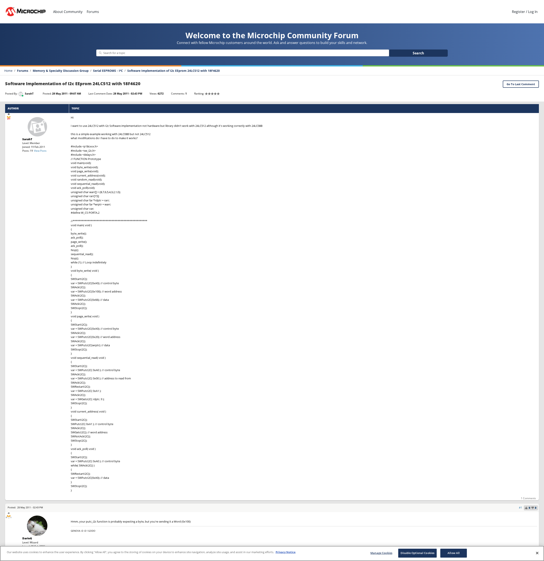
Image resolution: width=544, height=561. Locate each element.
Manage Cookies (381, 553)
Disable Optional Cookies (417, 553)
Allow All (454, 553)
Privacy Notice (286, 552)
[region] (272, 553)
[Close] (537, 553)
